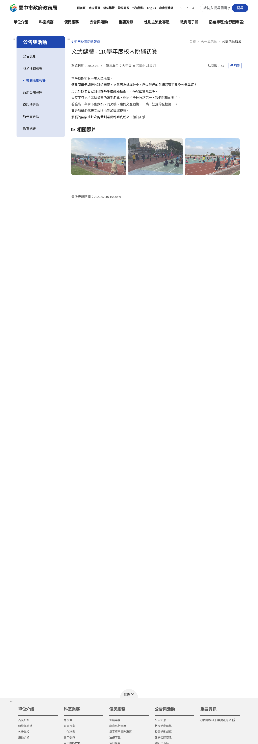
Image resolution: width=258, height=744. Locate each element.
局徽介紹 (23, 737)
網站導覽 (109, 7)
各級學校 (23, 731)
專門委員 (69, 737)
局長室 (68, 720)
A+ (194, 7)
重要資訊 (126, 22)
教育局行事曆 (117, 725)
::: (13, 38)
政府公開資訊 (32, 92)
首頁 (192, 41)
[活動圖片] (98, 156)
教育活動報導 (32, 68)
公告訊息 (29, 56)
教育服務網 (166, 7)
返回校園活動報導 (87, 41)
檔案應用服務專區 (120, 731)
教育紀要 (29, 128)
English (151, 7)
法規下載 (115, 737)
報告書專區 (31, 116)
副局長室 (69, 725)
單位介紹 (21, 22)
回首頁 (81, 7)
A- (181, 7)
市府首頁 (94, 7)
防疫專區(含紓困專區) (226, 22)
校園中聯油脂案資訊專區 (215, 720)
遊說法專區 (31, 104)
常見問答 (123, 7)
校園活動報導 (36, 80)
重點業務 (115, 720)
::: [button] (11, 700)
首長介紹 (23, 720)
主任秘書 (69, 731)
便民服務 (71, 22)
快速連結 (138, 7)
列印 (237, 65)
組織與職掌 (25, 725)
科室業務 (46, 22)
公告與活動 (99, 22)
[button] (129, 693)
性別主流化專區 (157, 22)
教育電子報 (189, 22)
